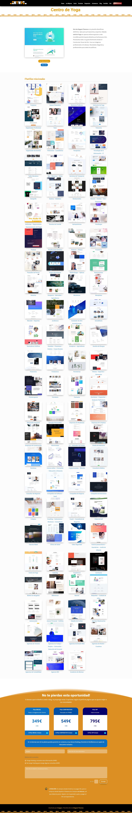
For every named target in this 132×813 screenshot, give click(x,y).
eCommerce (95, 3)
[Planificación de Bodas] (55, 238)
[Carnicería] (98, 561)
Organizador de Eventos (33, 150)
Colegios (33, 519)
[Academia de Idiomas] (76, 660)
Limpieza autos (77, 128)
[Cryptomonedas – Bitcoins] (76, 456)
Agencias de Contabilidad (33, 672)
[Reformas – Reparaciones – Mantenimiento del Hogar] (33, 212)
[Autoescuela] (33, 609)
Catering (55, 573)
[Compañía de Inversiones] (98, 482)
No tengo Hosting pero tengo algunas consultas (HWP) (43, 763)
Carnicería (98, 573)
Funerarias (33, 372)
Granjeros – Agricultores (76, 346)
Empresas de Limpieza (99, 422)
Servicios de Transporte (77, 176)
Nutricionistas (98, 272)
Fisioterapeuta (33, 397)
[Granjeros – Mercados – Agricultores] (55, 283)
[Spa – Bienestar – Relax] (55, 164)
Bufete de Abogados (33, 595)
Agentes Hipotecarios (98, 621)
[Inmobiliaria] (98, 309)
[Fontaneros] (55, 360)
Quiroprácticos (76, 224)
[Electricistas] (55, 433)
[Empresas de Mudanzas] (76, 411)
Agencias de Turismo (33, 644)
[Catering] (55, 561)
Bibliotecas (55, 595)
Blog (101, 3)
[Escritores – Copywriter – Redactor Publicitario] (98, 385)
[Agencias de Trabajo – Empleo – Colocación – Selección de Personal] (55, 632)
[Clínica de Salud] (55, 532)
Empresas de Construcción (33, 445)
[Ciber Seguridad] (76, 532)
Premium (80, 3)
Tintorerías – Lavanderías (55, 150)
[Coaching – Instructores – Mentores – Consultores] (55, 507)
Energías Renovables (55, 422)
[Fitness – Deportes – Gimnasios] (98, 360)
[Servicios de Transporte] (76, 164)
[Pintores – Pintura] (76, 238)
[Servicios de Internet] (98, 164)
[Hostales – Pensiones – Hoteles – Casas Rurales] (55, 334)
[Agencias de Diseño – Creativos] (98, 632)
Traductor (33, 105)
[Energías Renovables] (55, 411)
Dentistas (33, 468)
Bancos (77, 595)
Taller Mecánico (33, 176)
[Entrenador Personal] (33, 411)
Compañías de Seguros (77, 493)
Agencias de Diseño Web (76, 644)
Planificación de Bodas (55, 250)
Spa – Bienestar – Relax (55, 176)
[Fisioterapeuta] (33, 385)
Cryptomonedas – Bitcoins (77, 468)
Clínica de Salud (55, 544)
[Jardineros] (55, 309)
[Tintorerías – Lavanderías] (55, 139)
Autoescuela (33, 621)
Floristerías (76, 372)
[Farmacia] (76, 385)
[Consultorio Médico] (98, 456)
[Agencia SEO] (55, 660)
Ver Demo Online (44, 61)
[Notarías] (33, 283)
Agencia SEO (55, 672)
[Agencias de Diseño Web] (76, 632)
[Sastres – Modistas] (55, 187)
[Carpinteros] (76, 561)
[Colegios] (33, 507)
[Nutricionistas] (98, 260)
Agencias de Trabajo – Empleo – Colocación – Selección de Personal (55, 646)
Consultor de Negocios (33, 493)
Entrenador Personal (33, 422)
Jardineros (55, 321)
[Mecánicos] (76, 283)
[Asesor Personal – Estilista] (55, 609)
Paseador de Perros (33, 272)
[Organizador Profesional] (33, 116)
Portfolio (105, 3)
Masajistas (98, 295)
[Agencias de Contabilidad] (33, 660)
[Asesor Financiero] (55, 93)
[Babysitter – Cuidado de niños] (98, 583)
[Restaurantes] (76, 187)
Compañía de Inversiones (98, 493)
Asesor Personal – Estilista (55, 621)
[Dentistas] (33, 456)
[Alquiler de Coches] (76, 609)
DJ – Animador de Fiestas (77, 445)
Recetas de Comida (55, 224)
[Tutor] (55, 116)
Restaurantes (77, 199)
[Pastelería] (98, 238)
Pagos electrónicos (55, 272)
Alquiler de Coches (77, 621)
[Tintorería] (98, 116)
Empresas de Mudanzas (77, 422)
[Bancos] (76, 583)
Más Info (44, 65)
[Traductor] (33, 93)
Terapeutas (76, 150)
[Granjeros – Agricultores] (76, 334)
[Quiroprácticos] (76, 212)
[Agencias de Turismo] (33, 632)
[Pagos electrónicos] (55, 260)
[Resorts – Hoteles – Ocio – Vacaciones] (98, 187)
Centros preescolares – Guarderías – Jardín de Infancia (98, 547)
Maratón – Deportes (33, 321)
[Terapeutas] (76, 139)
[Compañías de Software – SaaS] (55, 482)
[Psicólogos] (98, 212)
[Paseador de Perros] (33, 260)
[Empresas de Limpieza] (98, 411)
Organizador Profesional (33, 128)
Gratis (75, 3)
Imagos (59, 808)
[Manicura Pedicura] (76, 93)
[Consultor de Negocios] (33, 482)
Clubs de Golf (99, 519)
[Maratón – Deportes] (33, 309)
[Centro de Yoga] (33, 561)
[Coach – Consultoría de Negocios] (76, 507)
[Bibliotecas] (55, 583)
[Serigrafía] (33, 187)
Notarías (33, 295)
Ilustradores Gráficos (33, 346)
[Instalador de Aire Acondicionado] (76, 309)
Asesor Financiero (55, 105)
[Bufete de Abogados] (33, 583)
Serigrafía (33, 199)
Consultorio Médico (99, 468)
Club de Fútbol (33, 544)
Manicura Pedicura (77, 105)
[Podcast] (33, 238)
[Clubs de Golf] (98, 507)
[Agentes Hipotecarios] (98, 609)
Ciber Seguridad (77, 544)
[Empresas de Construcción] (33, 433)
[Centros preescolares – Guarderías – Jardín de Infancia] (98, 532)
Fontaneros (55, 372)
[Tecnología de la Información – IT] (98, 139)
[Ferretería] (55, 385)
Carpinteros (77, 573)
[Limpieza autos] (76, 116)
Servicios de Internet (98, 176)
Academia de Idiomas (77, 672)
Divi (110, 3)
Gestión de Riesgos (99, 346)
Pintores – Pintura (76, 250)
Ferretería (55, 397)
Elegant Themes (78, 808)
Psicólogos (98, 224)
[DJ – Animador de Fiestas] (76, 433)
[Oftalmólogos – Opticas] (76, 260)
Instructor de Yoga (98, 105)
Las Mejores (69, 3)
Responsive (87, 3)
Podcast (33, 250)
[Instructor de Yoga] (98, 93)
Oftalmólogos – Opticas (77, 272)
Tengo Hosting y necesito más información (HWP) (42, 760)
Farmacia (77, 397)
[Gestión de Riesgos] (98, 334)
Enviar (103, 781)
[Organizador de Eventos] (33, 139)
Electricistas (55, 445)
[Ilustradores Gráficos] (33, 334)
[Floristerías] (76, 360)
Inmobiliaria (98, 321)
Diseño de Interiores (98, 445)
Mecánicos (76, 295)
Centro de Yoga (33, 573)
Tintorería (99, 128)
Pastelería (98, 250)
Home (62, 3)
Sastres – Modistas (55, 199)
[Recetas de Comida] (55, 212)
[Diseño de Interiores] (98, 433)
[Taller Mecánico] (33, 164)
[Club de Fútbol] (33, 532)
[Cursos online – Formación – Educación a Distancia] (55, 456)
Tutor (55, 128)
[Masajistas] (98, 283)
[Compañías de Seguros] (76, 482)
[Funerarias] (33, 360)
